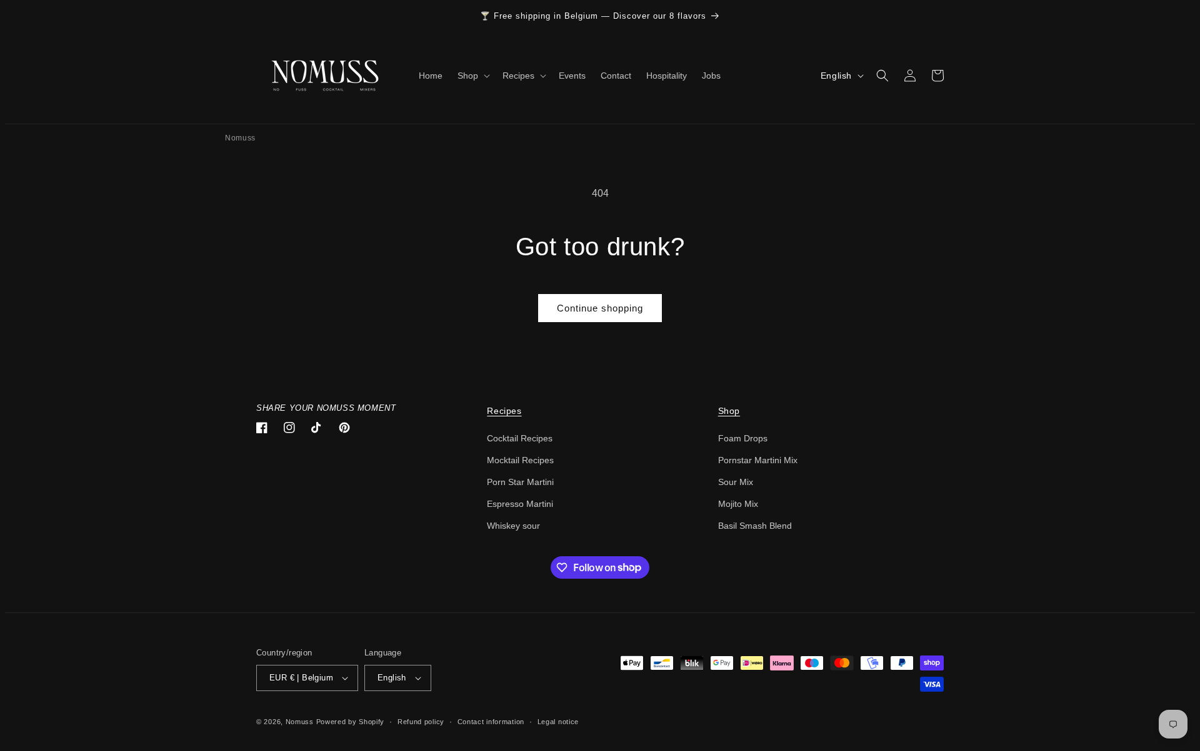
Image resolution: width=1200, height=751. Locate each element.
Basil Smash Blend (755, 526)
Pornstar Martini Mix (758, 460)
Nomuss (240, 138)
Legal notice (558, 721)
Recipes (504, 411)
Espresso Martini (520, 504)
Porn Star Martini (520, 482)
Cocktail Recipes (519, 438)
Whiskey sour (513, 526)
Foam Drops (743, 438)
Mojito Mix (738, 504)
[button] (472, 75)
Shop (729, 411)
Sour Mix (735, 482)
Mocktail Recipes (520, 460)
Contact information (491, 721)
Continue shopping (600, 308)
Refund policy (421, 721)
